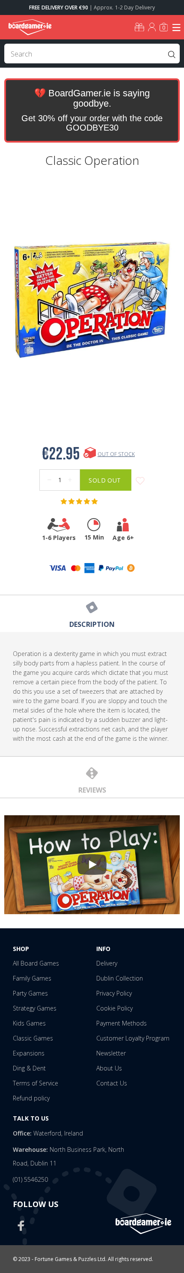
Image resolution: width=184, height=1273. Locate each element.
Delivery (106, 963)
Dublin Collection (119, 978)
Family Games (32, 978)
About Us (109, 1068)
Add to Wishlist (140, 481)
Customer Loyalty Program (132, 1038)
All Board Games (36, 963)
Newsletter (111, 1053)
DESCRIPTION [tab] (92, 624)
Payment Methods (121, 1023)
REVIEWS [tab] (92, 790)
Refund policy (31, 1098)
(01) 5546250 (30, 1179)
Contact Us (111, 1083)
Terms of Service (35, 1083)
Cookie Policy (114, 1008)
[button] (80, 501)
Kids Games (29, 1023)
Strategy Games (34, 1008)
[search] (92, 53)
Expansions (29, 1053)
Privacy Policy (114, 993)
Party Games (30, 993)
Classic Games (33, 1038)
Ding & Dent (29, 1068)
